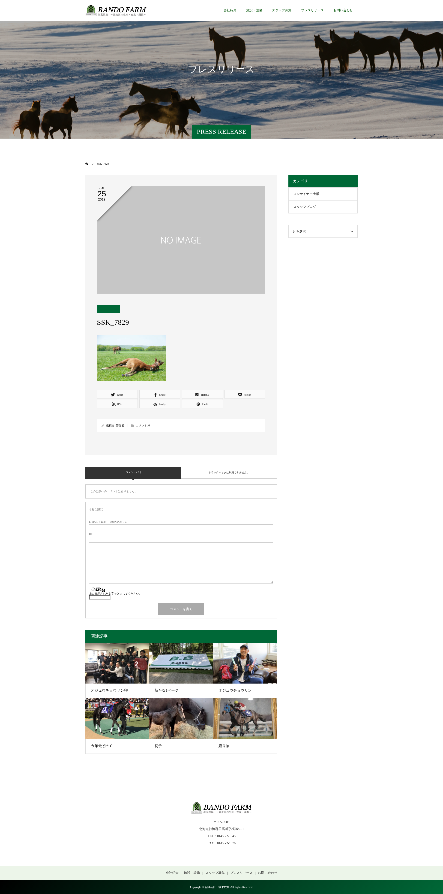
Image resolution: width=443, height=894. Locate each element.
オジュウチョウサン (235, 690)
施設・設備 (254, 10)
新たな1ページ (167, 690)
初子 (158, 746)
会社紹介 (230, 10)
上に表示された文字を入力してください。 (115, 593)
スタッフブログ (304, 207)
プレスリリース (312, 10)
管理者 (120, 425)
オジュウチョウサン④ (109, 690)
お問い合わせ (343, 10)
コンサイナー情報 (306, 194)
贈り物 (224, 746)
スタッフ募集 (281, 10)
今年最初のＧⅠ (104, 746)
